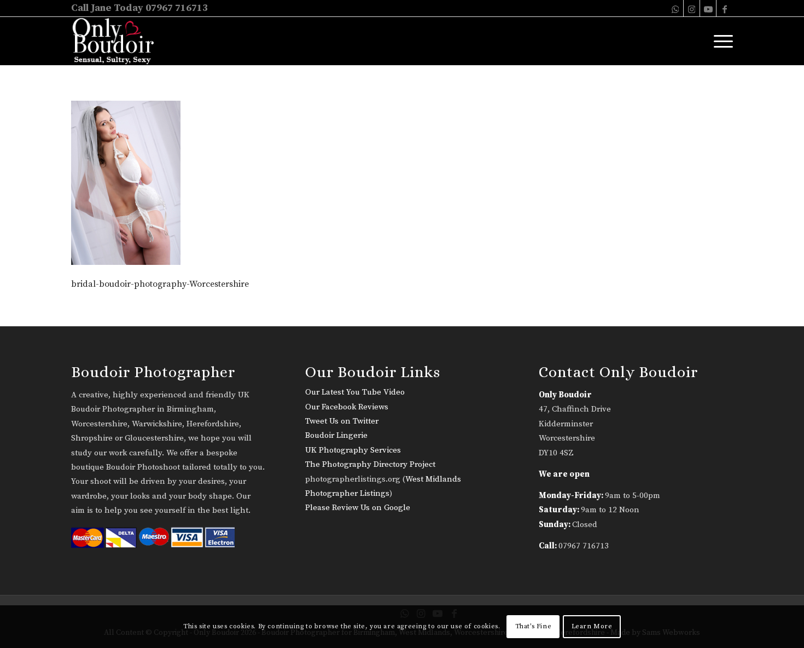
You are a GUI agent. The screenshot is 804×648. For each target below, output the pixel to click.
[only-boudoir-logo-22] (118, 41)
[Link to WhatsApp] (675, 8)
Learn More (592, 626)
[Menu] (720, 41)
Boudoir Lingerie (336, 435)
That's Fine (533, 626)
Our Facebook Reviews (346, 407)
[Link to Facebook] (724, 8)
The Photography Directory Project (370, 464)
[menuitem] (720, 41)
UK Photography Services (353, 450)
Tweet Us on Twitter (341, 421)
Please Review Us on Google (357, 507)
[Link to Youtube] (708, 8)
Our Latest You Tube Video (355, 392)
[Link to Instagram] (692, 8)
